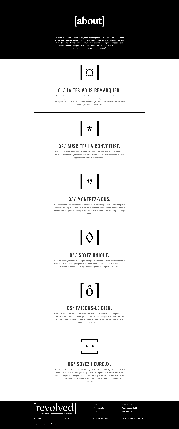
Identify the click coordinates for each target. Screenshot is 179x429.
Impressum (38, 419)
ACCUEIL (36, 424)
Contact (66, 419)
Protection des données (132, 419)
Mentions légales (100, 419)
